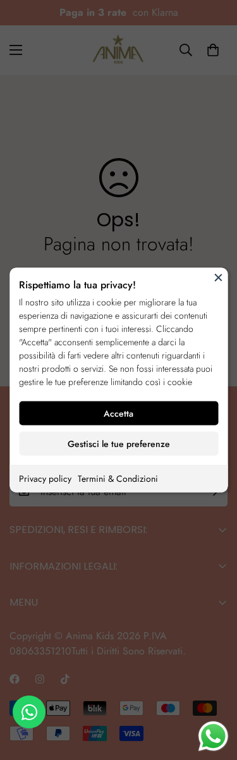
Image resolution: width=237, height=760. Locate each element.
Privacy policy (45, 478)
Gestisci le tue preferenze (119, 444)
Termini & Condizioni (118, 478)
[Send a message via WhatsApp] (213, 736)
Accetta (118, 413)
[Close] (218, 277)
